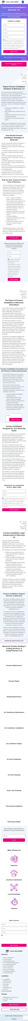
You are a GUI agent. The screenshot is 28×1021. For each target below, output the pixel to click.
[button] (23, 2)
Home (5, 57)
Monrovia (11, 57)
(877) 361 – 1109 (7, 999)
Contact (5, 1000)
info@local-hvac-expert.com (10, 997)
